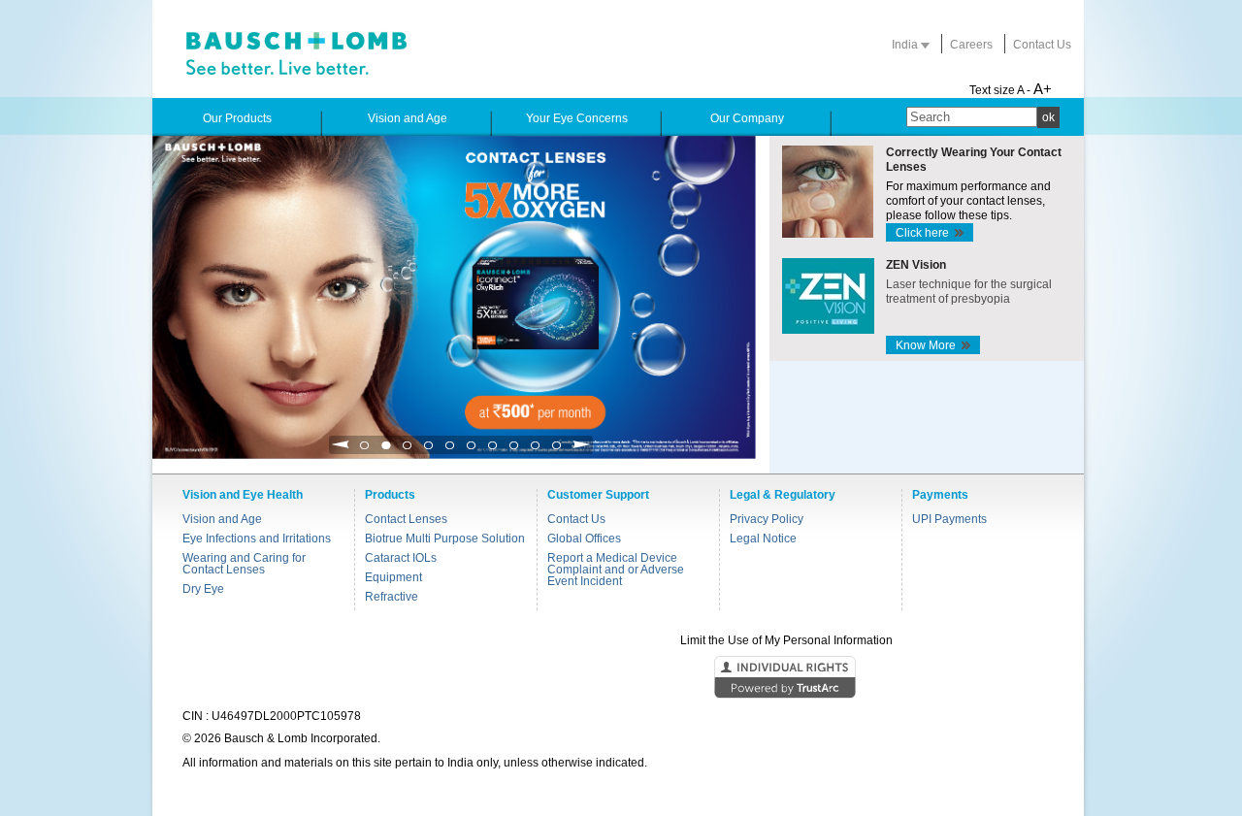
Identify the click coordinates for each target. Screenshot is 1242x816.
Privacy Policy (766, 519)
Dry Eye (203, 589)
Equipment (393, 577)
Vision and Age (222, 519)
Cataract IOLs (401, 558)
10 (557, 450)
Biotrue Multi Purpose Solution (445, 538)
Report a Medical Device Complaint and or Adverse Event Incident (615, 569)
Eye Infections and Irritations (256, 538)
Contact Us (1042, 44)
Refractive (391, 597)
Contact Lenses (406, 519)
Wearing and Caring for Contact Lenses (244, 563)
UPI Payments (949, 519)
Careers (971, 44)
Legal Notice (763, 538)
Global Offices (584, 538)
